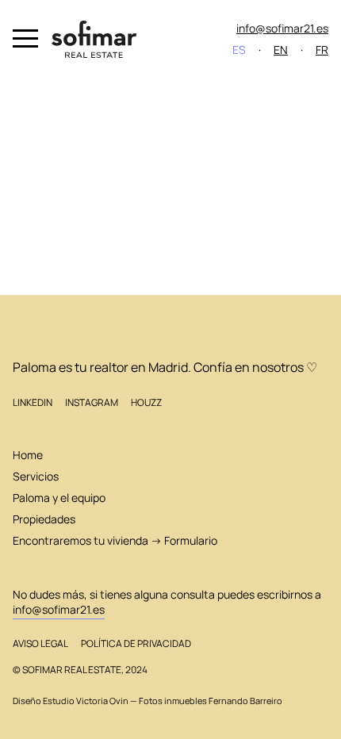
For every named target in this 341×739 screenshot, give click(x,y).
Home (28, 454)
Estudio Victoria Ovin (85, 700)
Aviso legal (40, 643)
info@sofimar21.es (282, 28)
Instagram (91, 402)
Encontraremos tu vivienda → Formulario (115, 540)
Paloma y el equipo (59, 497)
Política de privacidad (136, 643)
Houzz (146, 402)
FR (322, 49)
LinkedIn (32, 402)
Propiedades (44, 518)
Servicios (36, 476)
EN (281, 49)
